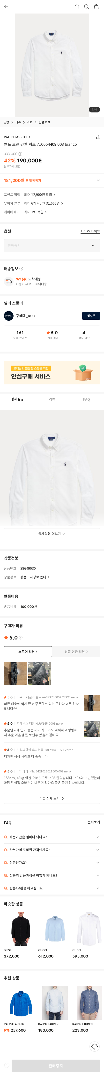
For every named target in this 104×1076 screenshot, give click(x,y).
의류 (18, 122)
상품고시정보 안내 (33, 577)
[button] (52, 180)
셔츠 (29, 122)
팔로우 (91, 316)
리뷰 (52, 399)
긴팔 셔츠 (44, 122)
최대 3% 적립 (34, 212)
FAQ (86, 399)
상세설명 (17, 399)
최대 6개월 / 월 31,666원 (42, 203)
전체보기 (94, 822)
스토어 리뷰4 (27, 652)
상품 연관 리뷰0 (76, 652)
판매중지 (56, 1065)
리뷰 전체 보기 (49, 798)
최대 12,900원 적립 (38, 195)
